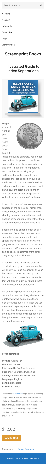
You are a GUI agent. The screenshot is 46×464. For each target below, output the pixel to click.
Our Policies (18, 394)
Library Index (8, 44)
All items (6, 13)
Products (29, 449)
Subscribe (7, 32)
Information (7, 26)
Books (21, 449)
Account (6, 20)
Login (4, 38)
